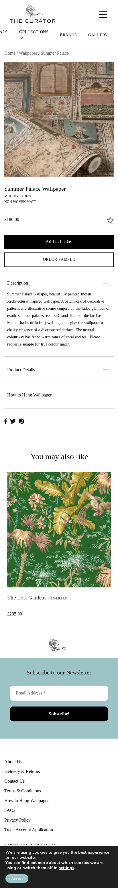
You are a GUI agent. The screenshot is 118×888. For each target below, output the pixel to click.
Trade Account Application (28, 829)
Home (9, 53)
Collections (34, 32)
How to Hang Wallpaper (26, 800)
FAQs (9, 810)
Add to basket (59, 241)
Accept (17, 878)
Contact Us (14, 781)
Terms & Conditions (22, 790)
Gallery (98, 35)
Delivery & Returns (22, 771)
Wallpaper (28, 53)
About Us (13, 761)
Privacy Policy (17, 820)
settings (66, 868)
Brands (68, 35)
